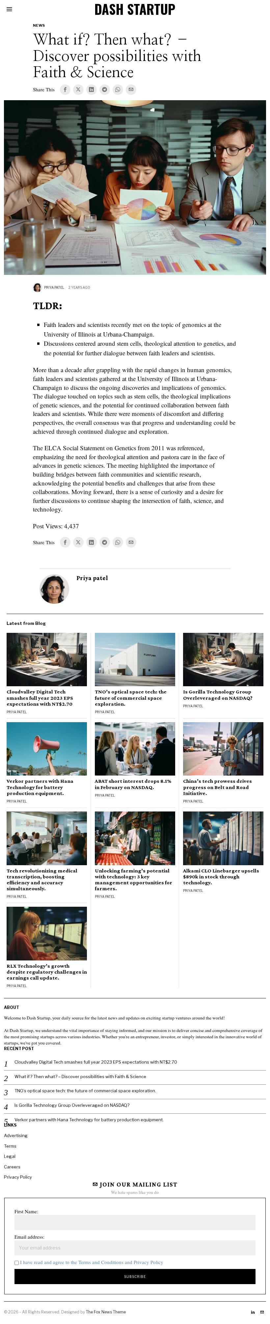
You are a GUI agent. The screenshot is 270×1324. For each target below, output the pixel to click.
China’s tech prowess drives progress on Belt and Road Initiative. (217, 787)
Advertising (16, 1135)
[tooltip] (65, 89)
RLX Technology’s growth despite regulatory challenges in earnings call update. (47, 972)
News (39, 25)
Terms (10, 1146)
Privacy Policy (18, 1177)
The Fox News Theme (106, 1311)
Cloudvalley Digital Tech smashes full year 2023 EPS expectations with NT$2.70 (40, 698)
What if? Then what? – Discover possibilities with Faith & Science (80, 1076)
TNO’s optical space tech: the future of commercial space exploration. (131, 698)
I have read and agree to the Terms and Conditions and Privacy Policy (91, 1262)
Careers (12, 1166)
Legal (9, 1156)
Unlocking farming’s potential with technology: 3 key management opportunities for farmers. (133, 880)
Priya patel (54, 287)
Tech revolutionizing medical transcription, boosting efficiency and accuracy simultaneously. (42, 880)
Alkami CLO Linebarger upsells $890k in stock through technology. (221, 877)
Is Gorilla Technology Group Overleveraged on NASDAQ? (218, 695)
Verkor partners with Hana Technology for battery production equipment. (40, 787)
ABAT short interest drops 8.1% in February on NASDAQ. (133, 784)
